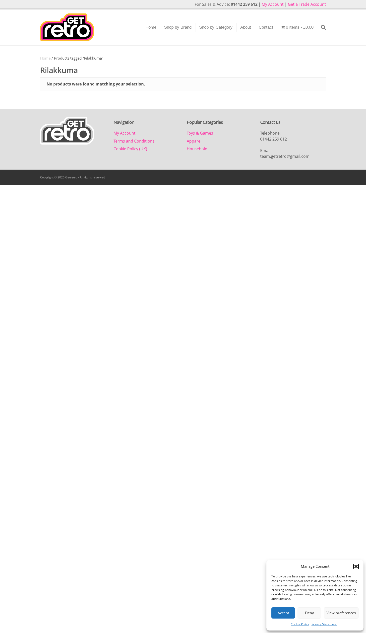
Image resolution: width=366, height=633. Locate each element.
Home (150, 27)
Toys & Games (200, 133)
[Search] (321, 27)
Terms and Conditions (134, 141)
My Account (273, 4)
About (245, 27)
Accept (283, 612)
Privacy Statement (324, 624)
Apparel (194, 141)
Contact (266, 27)
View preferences (341, 612)
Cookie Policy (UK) (130, 149)
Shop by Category (216, 27)
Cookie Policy (300, 624)
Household (197, 149)
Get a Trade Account (307, 4)
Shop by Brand (177, 27)
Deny (309, 612)
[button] (356, 566)
